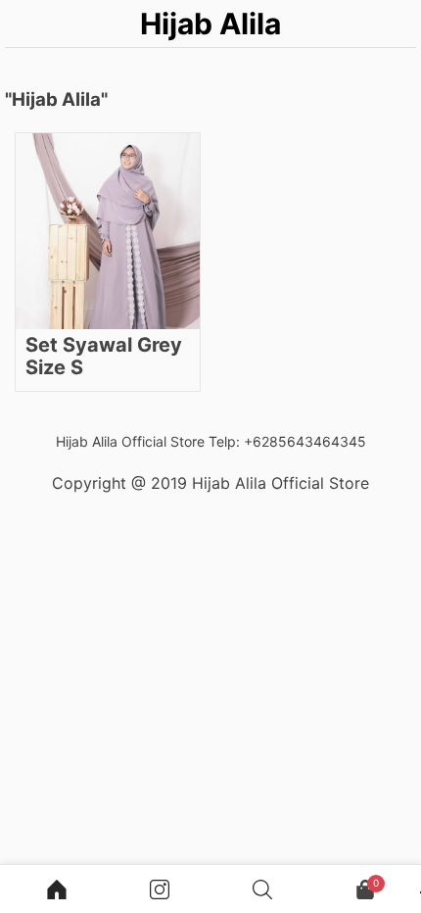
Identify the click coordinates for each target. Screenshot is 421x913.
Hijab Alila (210, 23)
